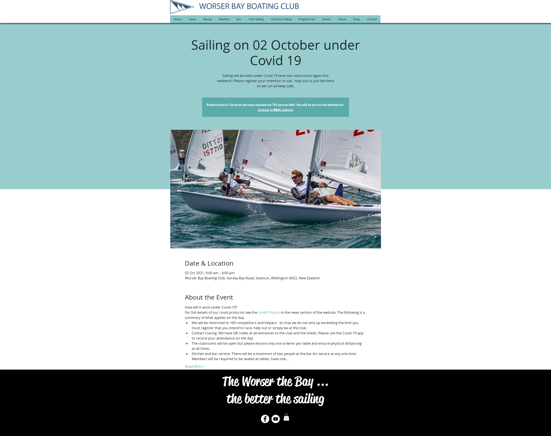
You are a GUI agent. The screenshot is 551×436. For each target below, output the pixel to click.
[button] (177, 19)
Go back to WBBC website (275, 109)
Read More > (195, 366)
